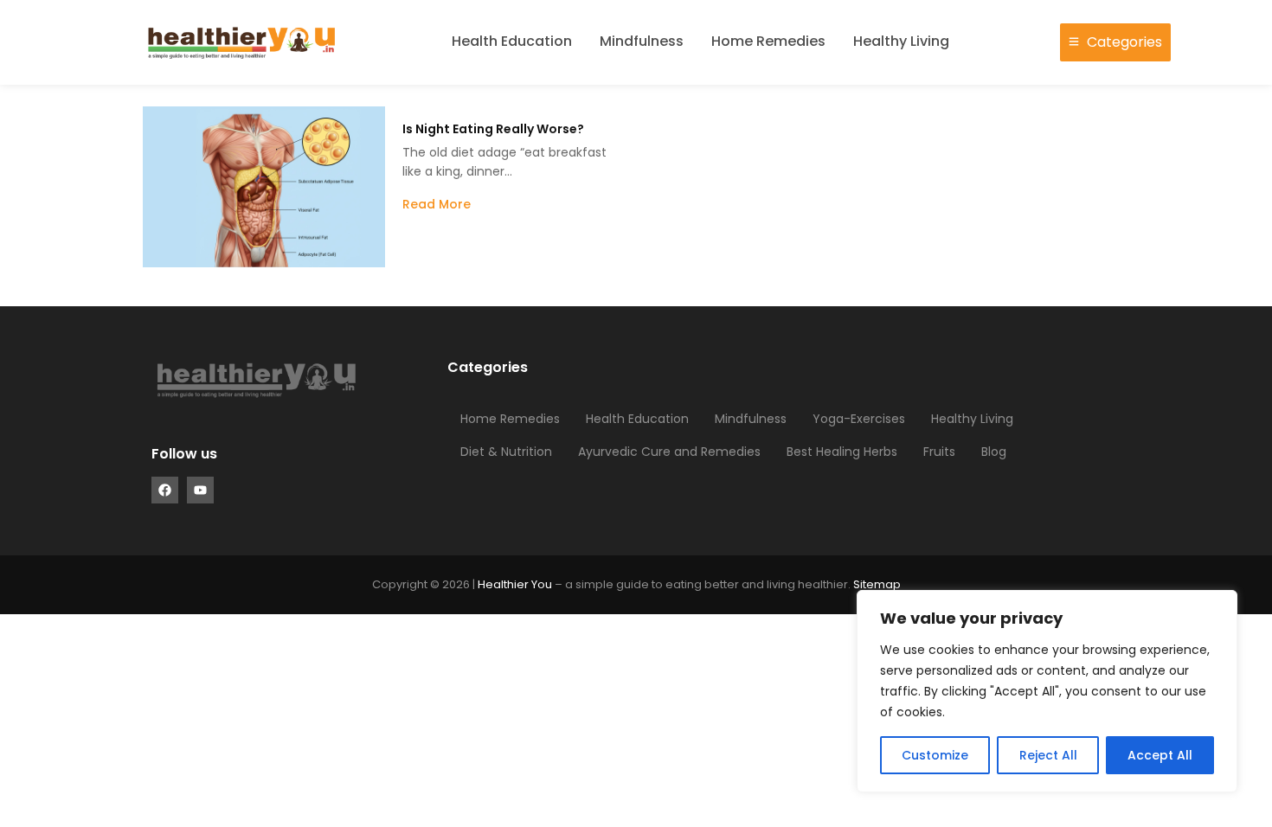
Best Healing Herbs (842, 451)
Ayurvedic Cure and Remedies (669, 451)
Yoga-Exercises (859, 418)
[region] (1047, 691)
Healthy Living (901, 41)
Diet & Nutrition (506, 451)
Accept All (1159, 755)
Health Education (512, 41)
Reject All (1048, 755)
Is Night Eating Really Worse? (493, 129)
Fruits (939, 451)
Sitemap (877, 584)
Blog (993, 451)
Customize (935, 755)
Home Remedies (768, 41)
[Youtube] (200, 490)
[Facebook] (164, 490)
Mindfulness (642, 41)
